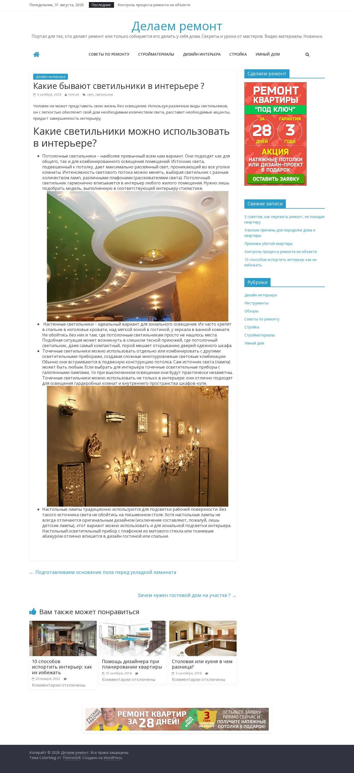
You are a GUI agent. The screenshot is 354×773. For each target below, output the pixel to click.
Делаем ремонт (177, 26)
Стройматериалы (156, 54)
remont (73, 94)
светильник (104, 94)
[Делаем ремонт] (36, 55)
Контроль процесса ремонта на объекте (154, 4)
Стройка (238, 54)
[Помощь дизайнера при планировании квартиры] (133, 624)
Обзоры (251, 311)
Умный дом (268, 54)
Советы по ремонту (109, 54)
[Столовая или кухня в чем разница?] (203, 624)
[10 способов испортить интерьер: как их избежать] (63, 624)
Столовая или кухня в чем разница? (202, 664)
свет (90, 94)
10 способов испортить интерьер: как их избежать (62, 667)
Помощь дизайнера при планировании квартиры (132, 664)
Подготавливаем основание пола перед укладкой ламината (102, 572)
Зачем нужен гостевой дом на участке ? (187, 595)
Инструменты (256, 303)
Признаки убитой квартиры (268, 243)
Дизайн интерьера (202, 54)
